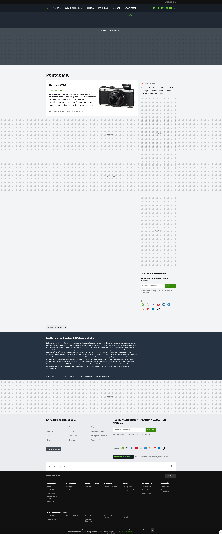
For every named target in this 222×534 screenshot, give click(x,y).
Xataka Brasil (51, 519)
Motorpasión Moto (129, 490)
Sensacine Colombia (88, 520)
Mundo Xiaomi (52, 501)
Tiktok (158, 8)
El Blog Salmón (166, 486)
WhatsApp (154, 8)
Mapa (146, 90)
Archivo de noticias (58, 327)
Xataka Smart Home (52, 497)
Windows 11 (95, 440)
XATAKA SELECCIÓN (73, 8)
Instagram (166, 8)
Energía (72, 431)
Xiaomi (160, 93)
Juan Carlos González (63, 111)
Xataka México (52, 516)
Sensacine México (91, 516)
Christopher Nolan (167, 88)
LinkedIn (153, 308)
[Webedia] (170, 1)
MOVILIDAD (103, 8)
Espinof (87, 490)
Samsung (88, 376)
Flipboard (148, 308)
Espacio (94, 427)
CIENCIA (90, 8)
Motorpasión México (127, 517)
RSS (143, 308)
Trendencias (146, 486)
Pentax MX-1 (57, 85)
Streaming (63, 376)
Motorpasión (127, 486)
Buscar (171, 466)
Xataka (49, 486)
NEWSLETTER (130, 8)
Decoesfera (146, 490)
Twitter (174, 8)
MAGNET (116, 8)
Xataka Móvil (51, 490)
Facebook (153, 304)
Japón (168, 90)
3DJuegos (69, 486)
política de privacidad (144, 434)
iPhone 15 (151, 93)
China (143, 88)
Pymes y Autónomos (165, 491)
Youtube (170, 8)
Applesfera (51, 493)
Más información (128, 532)
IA (149, 88)
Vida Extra (69, 490)
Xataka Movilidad (97, 431)
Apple (80, 376)
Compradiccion (147, 493)
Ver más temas (54, 449)
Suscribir (170, 286)
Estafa (155, 88)
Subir (169, 476)
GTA (143, 93)
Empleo (72, 440)
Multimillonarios (157, 90)
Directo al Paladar (110, 486)
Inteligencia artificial (101, 376)
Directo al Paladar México (110, 517)
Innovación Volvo (115, 30)
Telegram (162, 8)
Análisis (72, 376)
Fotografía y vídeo (57, 91)
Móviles (50, 431)
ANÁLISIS (57, 8)
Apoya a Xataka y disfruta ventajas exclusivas (151, 457)
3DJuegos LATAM (72, 516)
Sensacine (88, 486)
